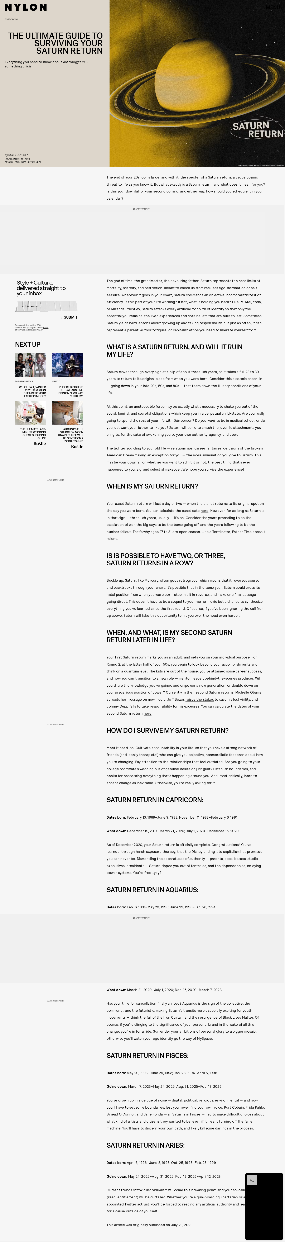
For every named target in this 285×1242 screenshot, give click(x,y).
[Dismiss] (278, 1176)
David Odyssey (18, 155)
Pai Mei (245, 302)
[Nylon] (26, 7)
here (205, 510)
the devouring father (181, 281)
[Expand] (250, 1176)
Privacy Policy (35, 329)
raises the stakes (199, 699)
